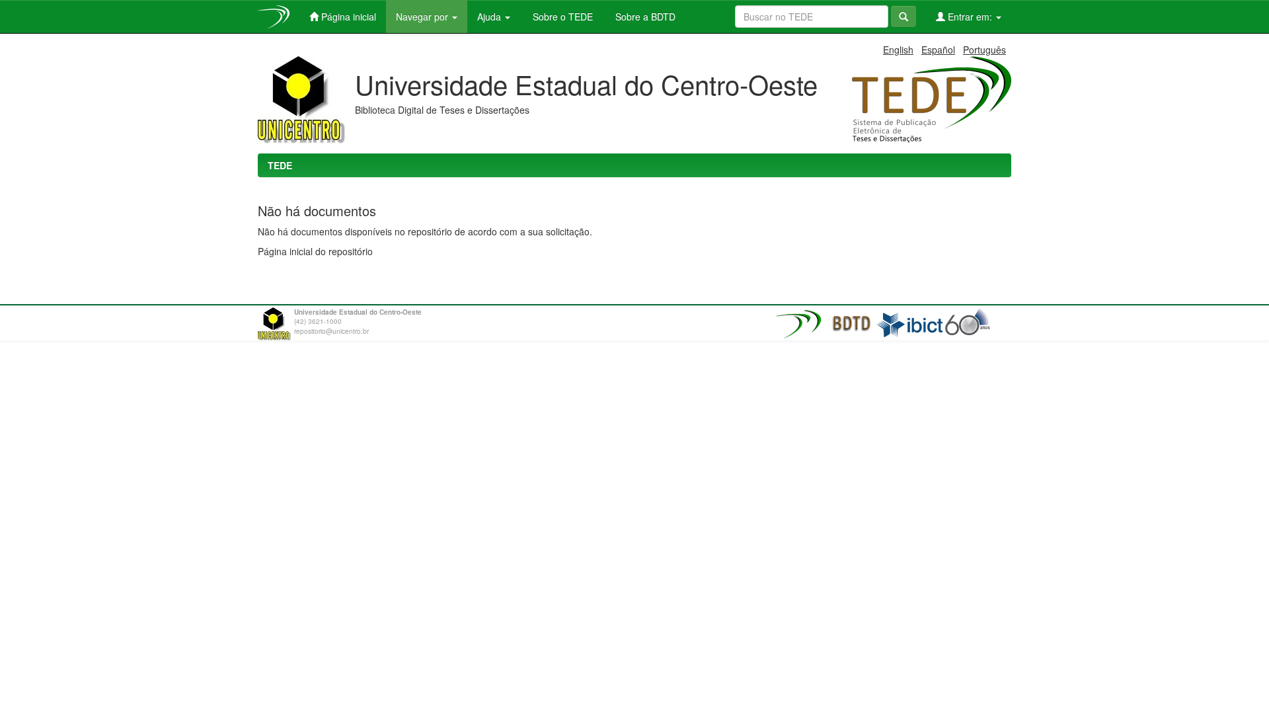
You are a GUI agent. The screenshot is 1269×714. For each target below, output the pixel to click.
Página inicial (347, 16)
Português (984, 49)
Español (938, 49)
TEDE (280, 165)
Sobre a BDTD (644, 16)
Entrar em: (970, 16)
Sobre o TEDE (561, 16)
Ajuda (490, 16)
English (898, 49)
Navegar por (423, 16)
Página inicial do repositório (315, 251)
